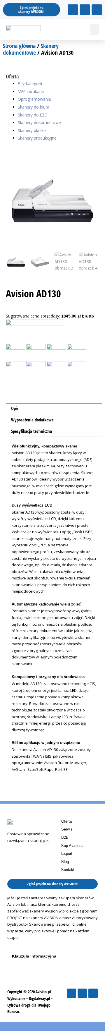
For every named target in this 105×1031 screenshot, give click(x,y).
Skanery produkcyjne (37, 138)
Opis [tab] (15, 408)
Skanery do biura (33, 107)
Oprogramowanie (34, 99)
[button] (94, 29)
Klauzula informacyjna (34, 956)
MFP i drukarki (31, 91)
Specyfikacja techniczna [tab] (31, 431)
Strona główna (19, 46)
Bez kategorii (30, 83)
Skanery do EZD (33, 115)
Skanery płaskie (32, 130)
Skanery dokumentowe (31, 49)
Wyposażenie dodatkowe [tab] (32, 420)
